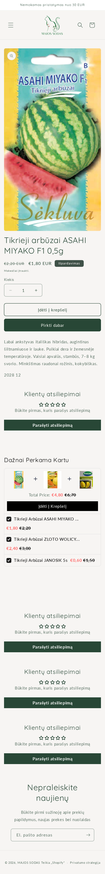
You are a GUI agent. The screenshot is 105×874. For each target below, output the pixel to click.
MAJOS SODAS (29, 862)
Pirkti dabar (52, 325)
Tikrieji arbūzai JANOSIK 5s (41, 560)
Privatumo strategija (85, 862)
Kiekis (9, 279)
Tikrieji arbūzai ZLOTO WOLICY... (47, 539)
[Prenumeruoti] (88, 835)
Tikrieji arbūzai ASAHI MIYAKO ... (46, 518)
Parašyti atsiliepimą (53, 425)
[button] (11, 25)
